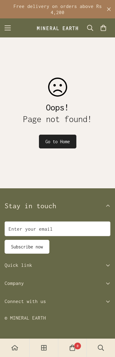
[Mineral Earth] (57, 27)
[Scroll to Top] (104, 324)
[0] (103, 28)
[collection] (44, 348)
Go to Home (57, 141)
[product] (14, 347)
